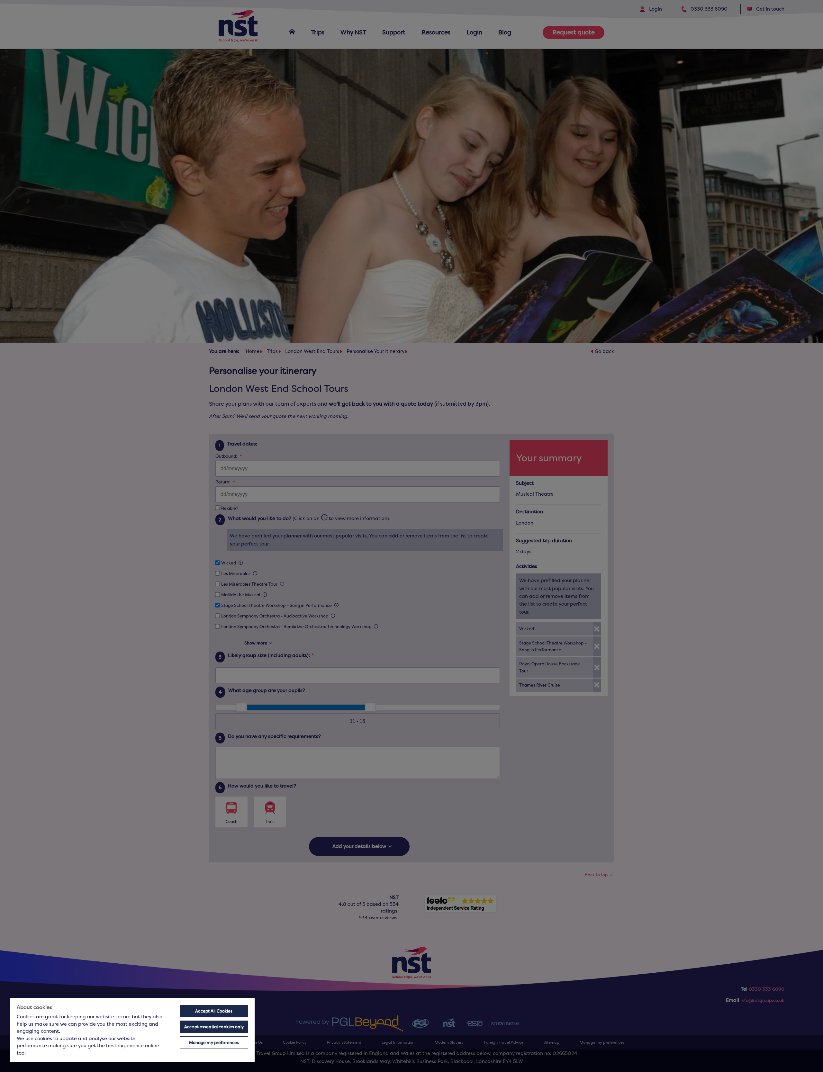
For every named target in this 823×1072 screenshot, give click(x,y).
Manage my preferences (214, 1042)
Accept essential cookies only (214, 1026)
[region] (132, 1030)
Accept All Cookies (213, 1011)
